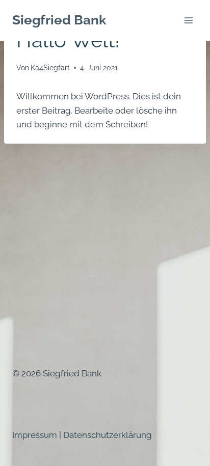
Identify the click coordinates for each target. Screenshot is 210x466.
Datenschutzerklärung (107, 435)
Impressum (34, 435)
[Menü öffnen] (188, 20)
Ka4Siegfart (50, 68)
